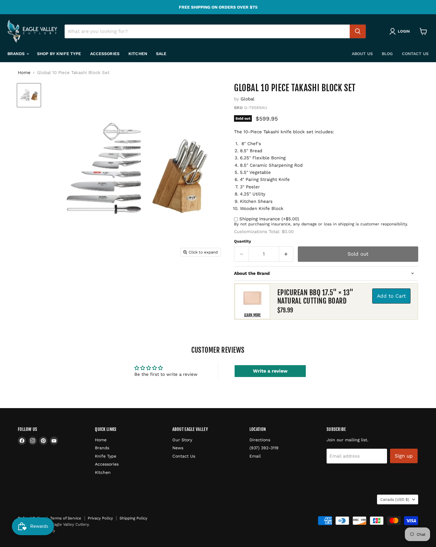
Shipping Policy (133, 518)
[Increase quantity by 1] (286, 254)
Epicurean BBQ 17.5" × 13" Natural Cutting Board (315, 297)
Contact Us (415, 53)
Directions (259, 439)
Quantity (242, 241)
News (177, 447)
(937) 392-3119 (264, 447)
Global (247, 99)
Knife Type (105, 456)
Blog (387, 53)
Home (24, 72)
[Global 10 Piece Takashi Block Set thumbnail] (29, 95)
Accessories (105, 53)
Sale (161, 53)
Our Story (182, 439)
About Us (362, 53)
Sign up (404, 456)
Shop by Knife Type (59, 53)
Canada (394, 499)
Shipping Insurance (269, 219)
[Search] (358, 31)
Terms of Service (65, 518)
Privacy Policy (100, 518)
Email (255, 456)
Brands (16, 53)
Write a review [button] (270, 371)
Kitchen (137, 53)
